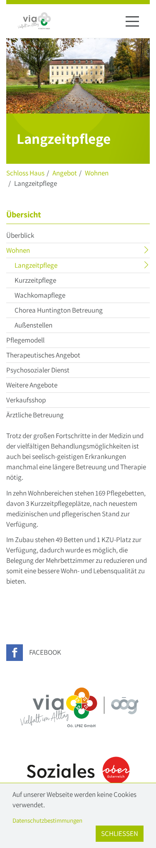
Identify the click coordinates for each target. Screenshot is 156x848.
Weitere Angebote (31, 384)
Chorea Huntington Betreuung (59, 310)
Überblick (20, 235)
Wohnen (97, 172)
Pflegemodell (25, 340)
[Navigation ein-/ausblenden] (132, 21)
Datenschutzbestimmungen (47, 820)
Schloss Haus (25, 172)
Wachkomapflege (40, 295)
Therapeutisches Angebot (43, 355)
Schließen (119, 833)
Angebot (64, 172)
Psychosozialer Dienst (37, 370)
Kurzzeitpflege (35, 280)
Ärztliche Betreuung (35, 414)
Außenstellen (33, 325)
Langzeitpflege (52, 266)
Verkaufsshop (26, 399)
